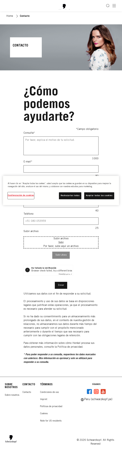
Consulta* (29, 133)
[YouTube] (103, 391)
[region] (61, 190)
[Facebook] (89, 391)
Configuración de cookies (21, 196)
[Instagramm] (96, 391)
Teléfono (29, 214)
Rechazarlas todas (70, 196)
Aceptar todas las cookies (99, 196)
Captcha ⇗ (65, 274)
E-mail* (28, 162)
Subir (61, 242)
